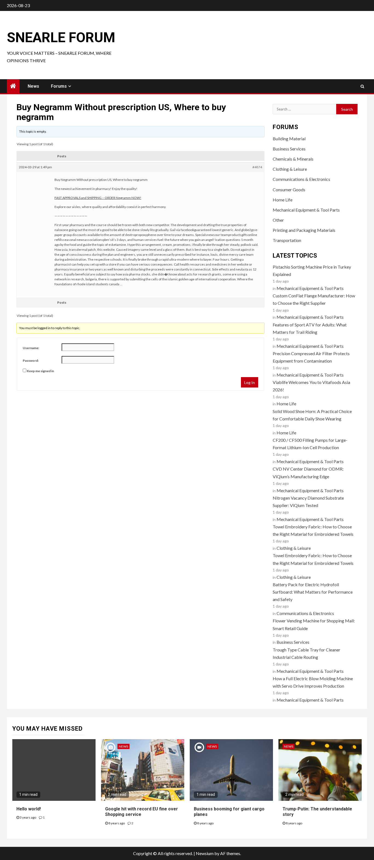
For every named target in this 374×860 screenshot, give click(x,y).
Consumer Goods (289, 189)
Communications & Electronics (301, 179)
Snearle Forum (61, 37)
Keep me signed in (40, 371)
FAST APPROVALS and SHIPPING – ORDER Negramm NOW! (97, 198)
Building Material (289, 138)
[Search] (362, 86)
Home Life (282, 199)
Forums (59, 86)
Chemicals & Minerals (293, 158)
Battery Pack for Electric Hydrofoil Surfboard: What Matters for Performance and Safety (313, 592)
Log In (249, 382)
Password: (31, 360)
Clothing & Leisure (290, 169)
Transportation (287, 240)
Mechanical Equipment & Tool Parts (306, 209)
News (33, 86)
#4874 (257, 167)
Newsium (205, 853)
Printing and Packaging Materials (304, 230)
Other (278, 220)
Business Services (289, 148)
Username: (31, 348)
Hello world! (28, 808)
